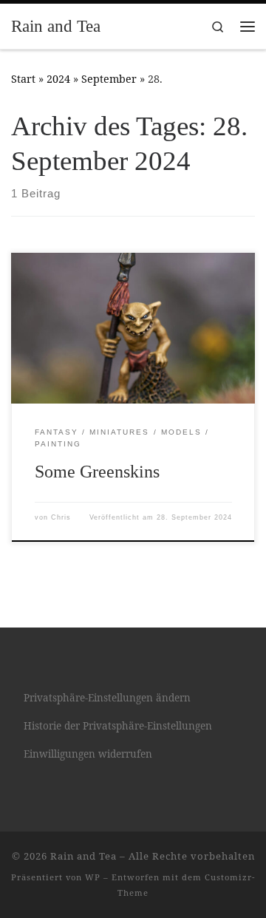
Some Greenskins (97, 471)
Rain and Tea (83, 856)
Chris (61, 517)
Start (23, 79)
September (109, 79)
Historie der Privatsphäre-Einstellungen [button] (118, 725)
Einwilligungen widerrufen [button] (88, 754)
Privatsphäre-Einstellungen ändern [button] (107, 697)
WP (92, 877)
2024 (58, 79)
